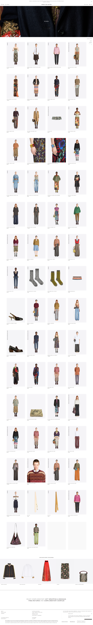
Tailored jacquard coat (31, 131)
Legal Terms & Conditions (37, 612)
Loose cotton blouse (72, 419)
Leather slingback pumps (12, 323)
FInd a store (3, 612)
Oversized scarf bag (11, 547)
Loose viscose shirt (52, 483)
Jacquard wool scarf (72, 67)
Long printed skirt (71, 131)
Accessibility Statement (36, 615)
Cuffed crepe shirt (31, 355)
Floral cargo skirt (10, 163)
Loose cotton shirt (72, 355)
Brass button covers (31, 483)
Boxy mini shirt (71, 451)
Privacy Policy (35, 613)
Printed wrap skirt (51, 99)
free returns (34, 600)
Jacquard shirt (50, 387)
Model (90, 42)
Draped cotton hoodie (72, 227)
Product (90, 43)
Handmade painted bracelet (32, 163)
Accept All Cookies (81, 621)
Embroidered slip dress (52, 355)
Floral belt (50, 131)
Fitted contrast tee (51, 227)
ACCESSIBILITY (3, 618)
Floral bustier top (10, 67)
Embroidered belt (71, 291)
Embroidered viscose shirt (12, 483)
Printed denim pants (72, 323)
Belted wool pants (51, 259)
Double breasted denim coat (12, 195)
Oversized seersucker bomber (54, 195)
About (2, 611)
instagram (34, 617)
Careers (2, 613)
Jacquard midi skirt (31, 451)
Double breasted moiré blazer (54, 419)
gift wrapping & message (55, 599)
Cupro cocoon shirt (11, 227)
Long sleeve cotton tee (73, 515)
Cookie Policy (35, 614)
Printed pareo (9, 387)
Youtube (33, 618)
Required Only (72, 621)
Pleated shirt (9, 419)
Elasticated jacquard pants (32, 547)
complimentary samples (54, 600)
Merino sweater (10, 259)
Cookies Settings (65, 621)
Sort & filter (89, 38)
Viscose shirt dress (72, 195)
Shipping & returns (36, 611)
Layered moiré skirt (72, 163)
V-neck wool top (71, 259)
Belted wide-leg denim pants (32, 195)
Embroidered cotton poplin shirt (33, 67)
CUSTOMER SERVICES (5, 617)
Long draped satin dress (12, 99)
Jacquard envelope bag (31, 419)
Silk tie (28, 515)
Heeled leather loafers (11, 355)
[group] (9, 572)
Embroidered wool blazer (32, 99)
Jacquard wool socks (31, 291)
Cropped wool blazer (31, 227)
